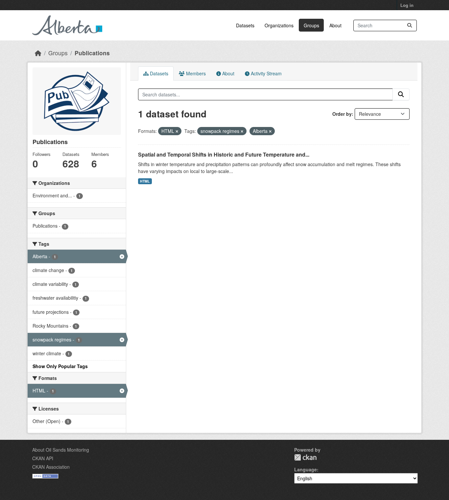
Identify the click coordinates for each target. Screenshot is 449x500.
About (335, 25)
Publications (92, 53)
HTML (145, 181)
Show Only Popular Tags (60, 366)
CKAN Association (51, 466)
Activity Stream (265, 73)
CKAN (305, 457)
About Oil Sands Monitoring (60, 449)
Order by (342, 114)
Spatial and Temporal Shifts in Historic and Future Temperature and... (223, 154)
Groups (311, 25)
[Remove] (177, 131)
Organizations (279, 25)
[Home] (38, 53)
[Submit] (409, 25)
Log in (407, 5)
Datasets (245, 25)
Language (305, 469)
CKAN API (42, 458)
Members (195, 73)
